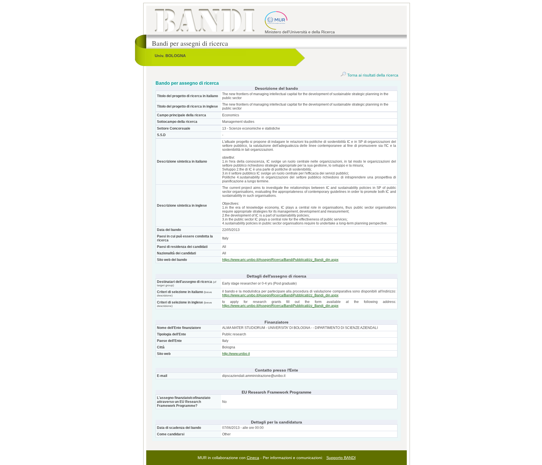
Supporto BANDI (341, 457)
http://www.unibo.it (236, 354)
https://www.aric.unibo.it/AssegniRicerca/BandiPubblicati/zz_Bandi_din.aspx (280, 260)
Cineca (253, 457)
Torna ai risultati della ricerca (372, 75)
